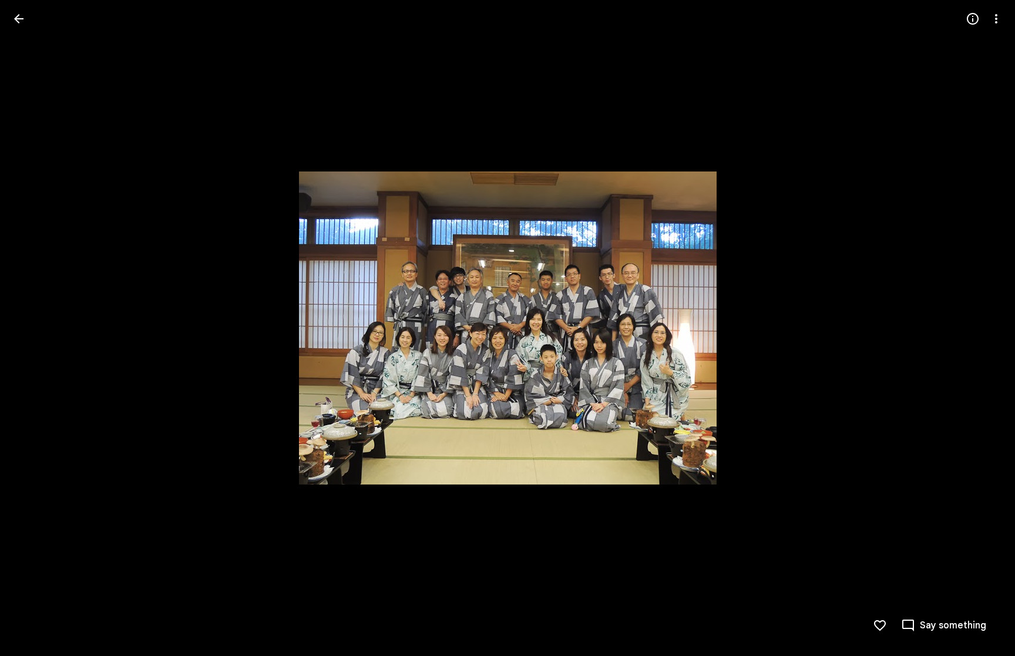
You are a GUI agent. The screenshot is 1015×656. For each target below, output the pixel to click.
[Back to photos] (19, 19)
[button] (32, 328)
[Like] (880, 625)
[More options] (996, 19)
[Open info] (972, 19)
